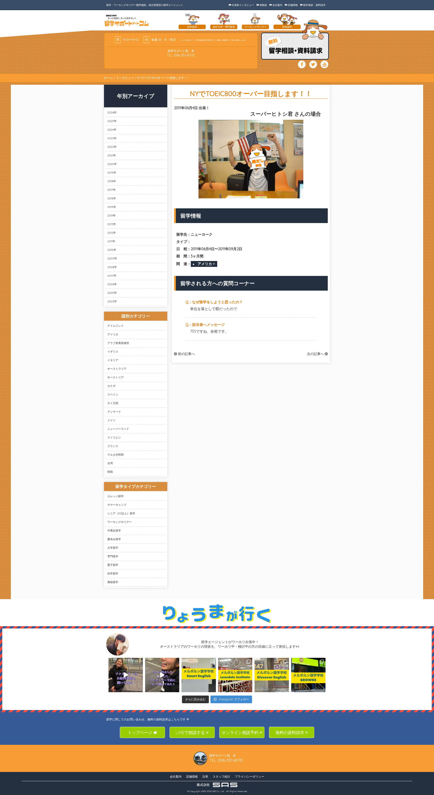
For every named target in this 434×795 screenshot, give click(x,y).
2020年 (112, 164)
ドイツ (111, 420)
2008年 (112, 267)
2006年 (112, 284)
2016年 (111, 198)
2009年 (112, 258)
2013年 (111, 224)
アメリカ (112, 334)
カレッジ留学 (115, 496)
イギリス (112, 351)
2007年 (111, 275)
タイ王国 (112, 403)
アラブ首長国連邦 (118, 343)
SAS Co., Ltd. (218, 791)
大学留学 (112, 547)
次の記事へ (316, 354)
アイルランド (115, 325)
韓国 (110, 471)
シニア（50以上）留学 (121, 513)
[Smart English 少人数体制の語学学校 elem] (199, 675)
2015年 (111, 207)
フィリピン (114, 437)
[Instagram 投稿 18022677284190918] (125, 675)
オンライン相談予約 (240, 732)
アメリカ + (206, 263)
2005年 (112, 292)
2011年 (111, 241)
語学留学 (112, 573)
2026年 (112, 112)
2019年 (111, 172)
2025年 (112, 121)
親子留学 (112, 565)
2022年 (112, 146)
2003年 (112, 301)
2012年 (111, 232)
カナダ (111, 386)
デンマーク (114, 411)
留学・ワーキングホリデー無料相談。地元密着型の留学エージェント (144, 5)
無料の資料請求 (290, 732)
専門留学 (112, 556)
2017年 (111, 189)
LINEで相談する (191, 732)
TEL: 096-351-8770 (181, 55)
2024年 (111, 129)
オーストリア (115, 377)
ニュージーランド (118, 428)
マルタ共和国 (115, 454)
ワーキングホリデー (119, 522)
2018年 (111, 181)
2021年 (111, 155)
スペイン (112, 394)
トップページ (140, 732)
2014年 (111, 215)
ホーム (108, 78)
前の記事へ (186, 354)
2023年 (112, 138)
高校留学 (112, 582)
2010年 (111, 250)
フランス (112, 446)
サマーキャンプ (116, 504)
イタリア (112, 360)
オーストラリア (116, 368)
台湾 (110, 463)
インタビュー (125, 78)
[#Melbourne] (162, 675)
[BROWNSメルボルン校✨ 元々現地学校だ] (308, 675)
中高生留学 (114, 530)
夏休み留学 (114, 539)
